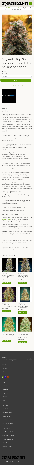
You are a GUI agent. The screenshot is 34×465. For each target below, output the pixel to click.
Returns (5, 396)
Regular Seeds (6, 416)
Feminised (15, 85)
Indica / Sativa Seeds (8, 435)
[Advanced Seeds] (9, 96)
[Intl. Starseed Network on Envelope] (8, 377)
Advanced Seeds (17, 7)
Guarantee (5, 389)
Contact (5, 368)
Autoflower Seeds (7, 419)
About (4, 364)
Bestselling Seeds (7, 446)
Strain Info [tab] (4, 108)
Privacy (5, 372)
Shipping (5, 400)
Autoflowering (10, 85)
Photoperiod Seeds (8, 423)
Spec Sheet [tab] (5, 111)
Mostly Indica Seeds (8, 431)
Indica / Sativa (21, 85)
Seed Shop (9, 7)
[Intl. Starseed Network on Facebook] (3, 377)
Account (5, 385)
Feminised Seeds (7, 412)
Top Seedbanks (7, 408)
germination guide (6, 219)
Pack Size (4, 73)
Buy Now (16, 80)
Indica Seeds (6, 428)
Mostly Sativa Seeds (8, 439)
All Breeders (6, 405)
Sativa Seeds (6, 442)
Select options (6, 282)
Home (3, 7)
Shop (4, 382)
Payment (5, 393)
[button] (29, 17)
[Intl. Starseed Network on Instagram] (5, 377)
